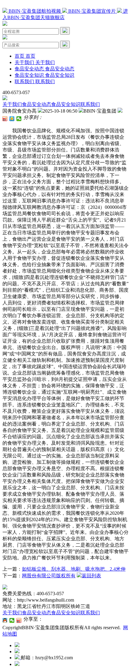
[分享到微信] (19, 118)
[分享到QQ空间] (12, 118)
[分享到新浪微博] (5, 118)
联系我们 (90, 104)
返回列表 (91, 575)
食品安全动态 (36, 104)
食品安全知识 (65, 104)
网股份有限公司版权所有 (49, 575)
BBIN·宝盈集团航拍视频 (34, 11)
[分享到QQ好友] (5, 620)
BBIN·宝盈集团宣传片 (92, 11)
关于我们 (12, 104)
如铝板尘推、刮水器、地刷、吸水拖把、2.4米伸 (74, 569)
